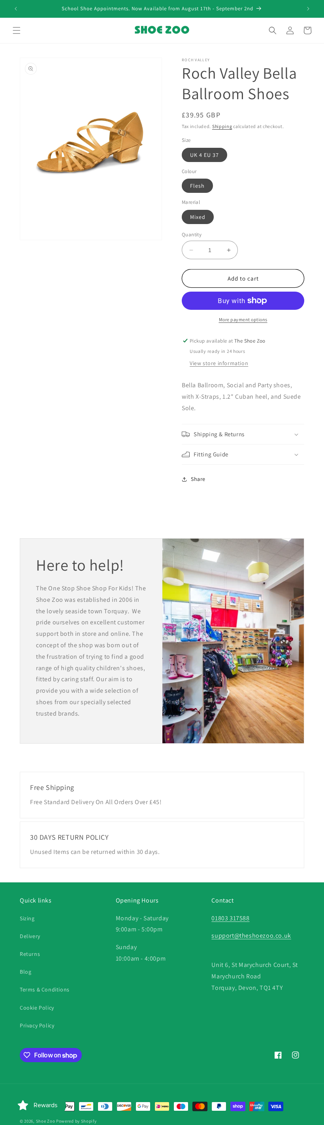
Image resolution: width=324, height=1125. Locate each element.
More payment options (243, 319)
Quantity (192, 234)
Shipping (222, 126)
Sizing (27, 918)
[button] (16, 30)
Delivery (30, 936)
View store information (219, 363)
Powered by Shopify (76, 1121)
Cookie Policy (37, 1007)
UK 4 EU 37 (204, 154)
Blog (25, 971)
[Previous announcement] (15, 8)
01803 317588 (230, 918)
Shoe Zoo (45, 1121)
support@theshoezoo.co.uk (251, 935)
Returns (30, 953)
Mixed (197, 216)
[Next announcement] (308, 8)
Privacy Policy (37, 1025)
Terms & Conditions (45, 989)
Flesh (197, 185)
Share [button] (198, 478)
